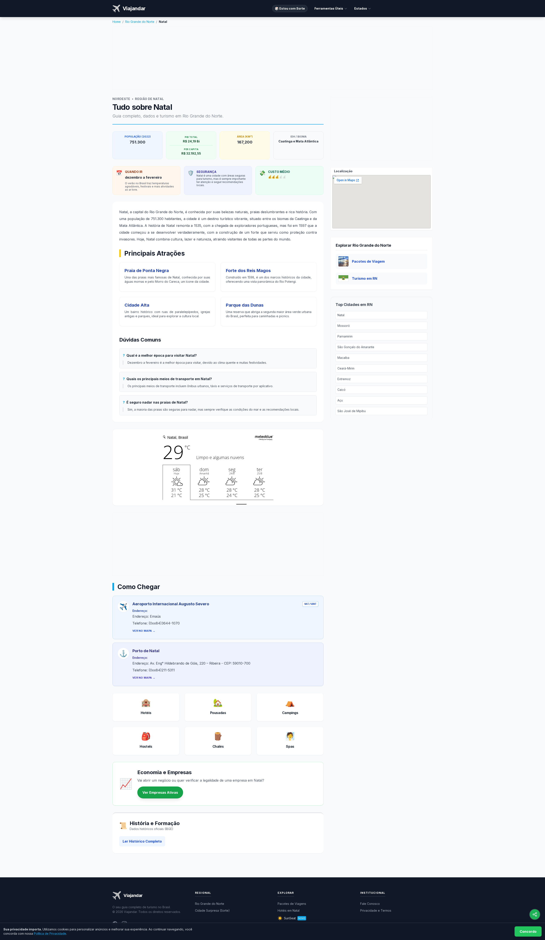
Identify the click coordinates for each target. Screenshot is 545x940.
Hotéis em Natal (289, 910)
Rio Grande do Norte (139, 21)
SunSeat (291, 918)
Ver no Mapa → (143, 630)
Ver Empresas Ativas (160, 792)
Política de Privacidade (50, 933)
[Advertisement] (272, 58)
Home (116, 21)
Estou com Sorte (290, 8)
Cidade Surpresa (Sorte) (212, 910)
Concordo (528, 931)
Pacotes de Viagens (292, 903)
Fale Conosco (370, 903)
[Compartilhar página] (535, 914)
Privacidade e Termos (375, 910)
